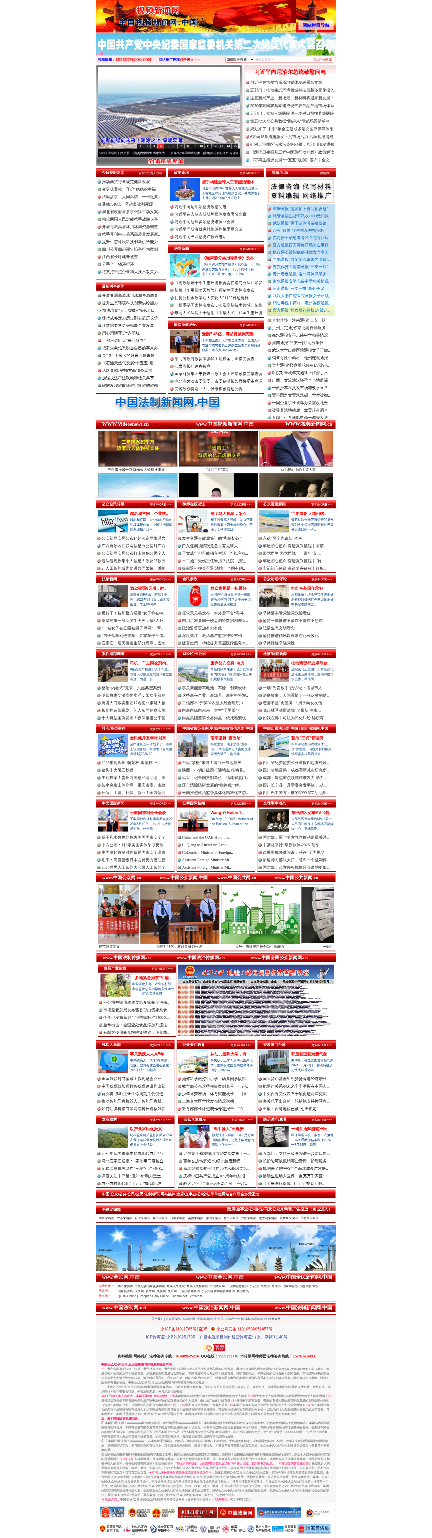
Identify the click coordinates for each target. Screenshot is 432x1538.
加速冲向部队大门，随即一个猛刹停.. (296, 860)
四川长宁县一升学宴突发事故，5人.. (295, 785)
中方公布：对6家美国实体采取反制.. (134, 845)
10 (201, 146)
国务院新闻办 (309, 1286)
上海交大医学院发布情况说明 (208, 1101)
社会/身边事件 (114, 728)
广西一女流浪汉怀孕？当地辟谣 (300, 335)
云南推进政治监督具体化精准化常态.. (215, 793)
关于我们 (158, 1319)
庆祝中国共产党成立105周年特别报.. (215, 1176)
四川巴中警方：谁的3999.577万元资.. (295, 793)
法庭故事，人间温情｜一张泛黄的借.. (296, 695)
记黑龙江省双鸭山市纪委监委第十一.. (216, 1153)
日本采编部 (177, 1218)
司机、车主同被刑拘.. (149, 663)
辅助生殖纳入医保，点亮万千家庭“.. (294, 1176)
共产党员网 (125, 1286)
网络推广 (326, 173)
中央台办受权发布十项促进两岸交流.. (296, 1094)
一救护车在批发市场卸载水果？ (300, 343)
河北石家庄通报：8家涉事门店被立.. (134, 1161)
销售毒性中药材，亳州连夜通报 (301, 303)
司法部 (276, 1286)
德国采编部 (213, 1218)
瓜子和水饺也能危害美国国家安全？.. (135, 837)
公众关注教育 (193, 1044)
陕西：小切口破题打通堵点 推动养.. (213, 770)
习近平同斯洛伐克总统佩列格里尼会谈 (208, 229)
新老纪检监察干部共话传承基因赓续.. (216, 1168)
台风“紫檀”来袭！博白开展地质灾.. (213, 762)
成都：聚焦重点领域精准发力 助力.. (294, 778)
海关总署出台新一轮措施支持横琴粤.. (296, 1101)
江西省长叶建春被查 (120, 257)
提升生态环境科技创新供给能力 (130, 242)
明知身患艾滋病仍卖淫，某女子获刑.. (135, 695)
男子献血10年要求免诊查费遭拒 (300, 418)
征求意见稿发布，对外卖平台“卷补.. (214, 613)
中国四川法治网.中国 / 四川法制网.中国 (295, 728)
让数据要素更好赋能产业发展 (128, 325)
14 (228, 146)
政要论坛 (181, 172)
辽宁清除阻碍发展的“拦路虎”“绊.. (211, 785)
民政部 (265, 1286)
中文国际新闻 (113, 803)
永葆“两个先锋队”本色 (282, 538)
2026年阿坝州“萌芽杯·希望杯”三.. (131, 762)
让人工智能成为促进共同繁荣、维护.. (135, 568)
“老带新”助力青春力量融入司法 (331, 947)
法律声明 (189, 1319)
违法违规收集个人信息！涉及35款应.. (135, 561)
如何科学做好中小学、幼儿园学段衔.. (215, 1079)
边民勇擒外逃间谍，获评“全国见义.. (294, 852)
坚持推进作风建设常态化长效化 (291, 635)
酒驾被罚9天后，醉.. (148, 588)
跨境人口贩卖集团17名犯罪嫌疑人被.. (135, 703)
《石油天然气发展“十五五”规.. (129, 363)
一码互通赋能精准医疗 (250, 947)
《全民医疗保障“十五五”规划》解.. (293, 1183)
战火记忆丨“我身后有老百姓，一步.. (215, 1183)
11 (208, 146)
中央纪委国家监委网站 (150, 1286)
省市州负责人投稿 (150, 173)
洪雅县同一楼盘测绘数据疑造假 (300, 388)
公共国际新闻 (193, 803)
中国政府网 (217, 1286)
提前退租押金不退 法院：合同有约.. (213, 568)
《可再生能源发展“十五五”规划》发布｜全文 (290, 160)
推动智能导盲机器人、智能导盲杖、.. (135, 1101)
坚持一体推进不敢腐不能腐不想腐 (293, 620)
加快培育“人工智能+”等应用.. (127, 310)
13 (221, 146)
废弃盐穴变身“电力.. (228, 663)
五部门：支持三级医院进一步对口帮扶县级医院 (292, 113)
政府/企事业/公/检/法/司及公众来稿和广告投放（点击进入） (279, 1209)
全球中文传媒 (137, 14)
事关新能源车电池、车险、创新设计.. (215, 688)
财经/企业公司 (194, 653)
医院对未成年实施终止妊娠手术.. (301, 328)
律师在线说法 (193, 504)
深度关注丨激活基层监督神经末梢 (212, 635)
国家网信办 (290, 1286)
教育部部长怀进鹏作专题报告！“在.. (214, 1109)
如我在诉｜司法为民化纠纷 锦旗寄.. (294, 718)
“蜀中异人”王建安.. (229, 1129)
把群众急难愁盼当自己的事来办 (130, 348)
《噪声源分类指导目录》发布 (228, 258)
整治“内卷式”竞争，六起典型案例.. (132, 688)
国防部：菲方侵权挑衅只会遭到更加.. (296, 867)
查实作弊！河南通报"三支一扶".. (301, 267)
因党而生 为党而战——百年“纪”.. (292, 553)
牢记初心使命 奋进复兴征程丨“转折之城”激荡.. (171, 153)
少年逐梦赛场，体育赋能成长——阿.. (215, 1094)
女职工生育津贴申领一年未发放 (300, 373)
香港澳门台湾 (274, 1044)
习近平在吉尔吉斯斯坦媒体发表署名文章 (286, 82)
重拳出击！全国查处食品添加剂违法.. (136, 1025)
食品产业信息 (115, 968)
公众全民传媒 (113, 504)
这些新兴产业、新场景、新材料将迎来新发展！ (292, 98)
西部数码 (243, 1291)
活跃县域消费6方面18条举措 (127, 370)
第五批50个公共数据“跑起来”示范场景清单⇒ (290, 121)
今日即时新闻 (113, 172)
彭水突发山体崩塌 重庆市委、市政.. (135, 785)
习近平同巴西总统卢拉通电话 (200, 237)
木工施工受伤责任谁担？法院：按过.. (215, 561)
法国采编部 (248, 1218)
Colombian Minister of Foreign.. (207, 852)
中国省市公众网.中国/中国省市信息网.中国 (217, 728)
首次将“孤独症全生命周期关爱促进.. (133, 1094)
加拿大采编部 (309, 1218)
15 (235, 146)
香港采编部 (124, 1218)
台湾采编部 (142, 1218)
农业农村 (109, 1119)
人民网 (139, 1291)
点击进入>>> (190, 60)
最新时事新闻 (113, 286)
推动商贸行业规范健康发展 (126, 182)
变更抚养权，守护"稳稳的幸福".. (131, 189)
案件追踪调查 (113, 653)
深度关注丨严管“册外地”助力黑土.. (132, 1176)
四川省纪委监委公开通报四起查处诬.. (296, 762)
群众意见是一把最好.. (229, 588)
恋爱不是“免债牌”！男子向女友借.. (293, 703)
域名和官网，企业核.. (149, 513)
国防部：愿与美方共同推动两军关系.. (296, 837)
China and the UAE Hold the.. (206, 837)
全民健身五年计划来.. (149, 738)
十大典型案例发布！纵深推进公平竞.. (135, 718)
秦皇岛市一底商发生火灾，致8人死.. (134, 620)
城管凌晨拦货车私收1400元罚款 (301, 216)
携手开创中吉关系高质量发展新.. (131, 234)
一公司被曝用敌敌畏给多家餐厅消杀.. (136, 1002)
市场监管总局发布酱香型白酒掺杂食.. (136, 1010)
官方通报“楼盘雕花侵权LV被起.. (301, 310)
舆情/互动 (280, 172)
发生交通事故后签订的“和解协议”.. (213, 538)
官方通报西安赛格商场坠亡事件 (301, 245)
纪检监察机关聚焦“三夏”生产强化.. (132, 1168)
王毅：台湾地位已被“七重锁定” (290, 1109)
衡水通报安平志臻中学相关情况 (301, 281)
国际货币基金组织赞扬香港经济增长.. (296, 1079)
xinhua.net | (180, 1296)
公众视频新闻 (274, 504)
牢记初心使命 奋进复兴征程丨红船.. (294, 568)
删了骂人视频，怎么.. (229, 513)
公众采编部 (173, 1319)
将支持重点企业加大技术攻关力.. (131, 272)
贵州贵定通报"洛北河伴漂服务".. (301, 274)
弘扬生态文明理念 (279, 628)
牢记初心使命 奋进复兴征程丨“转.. (293, 561)
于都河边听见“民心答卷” (124, 340)
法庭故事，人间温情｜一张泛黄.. (131, 197)
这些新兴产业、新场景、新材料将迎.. (215, 695)
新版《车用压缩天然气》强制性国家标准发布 (214, 290)
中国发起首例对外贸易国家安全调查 (134, 852)
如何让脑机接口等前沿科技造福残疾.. (135, 1109)
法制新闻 (181, 248)
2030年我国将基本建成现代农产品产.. (135, 1153)
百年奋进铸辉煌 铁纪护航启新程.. (212, 1161)
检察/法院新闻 (275, 653)
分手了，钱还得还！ (120, 264)
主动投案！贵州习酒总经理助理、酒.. (135, 778)
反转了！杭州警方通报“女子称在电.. (133, 613)
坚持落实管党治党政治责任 (287, 613)
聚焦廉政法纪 (185, 324)
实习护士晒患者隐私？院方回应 (301, 238)
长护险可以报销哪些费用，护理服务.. (296, 1161)
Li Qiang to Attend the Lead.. (205, 845)
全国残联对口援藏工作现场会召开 (132, 1079)
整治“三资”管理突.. (308, 738)
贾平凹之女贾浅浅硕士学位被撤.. (301, 350)
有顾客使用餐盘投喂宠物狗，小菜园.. (136, 1032)
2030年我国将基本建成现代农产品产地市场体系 (292, 106)
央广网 (172, 1291)
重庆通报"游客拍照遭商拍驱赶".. (301, 209)
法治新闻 (109, 579)
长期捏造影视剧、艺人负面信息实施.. (135, 710)
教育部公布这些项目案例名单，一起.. (215, 1086)
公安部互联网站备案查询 (218, 1291)
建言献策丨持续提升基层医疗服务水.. (215, 643)
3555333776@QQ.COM (133, 60)
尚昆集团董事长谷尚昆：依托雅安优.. (215, 718)
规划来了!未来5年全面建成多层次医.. (295, 1168)
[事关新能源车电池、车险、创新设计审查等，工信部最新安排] (211, 50)
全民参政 (190, 579)
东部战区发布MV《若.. (311, 813)
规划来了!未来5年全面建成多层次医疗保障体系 (292, 129)
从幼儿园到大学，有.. (229, 1054)
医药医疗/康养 (275, 1119)
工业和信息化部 (237, 1286)
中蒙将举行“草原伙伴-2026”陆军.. (292, 845)
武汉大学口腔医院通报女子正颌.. (302, 296)
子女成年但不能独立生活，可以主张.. (215, 553)
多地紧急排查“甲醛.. (153, 978)
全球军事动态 (274, 803)
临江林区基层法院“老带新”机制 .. (292, 710)
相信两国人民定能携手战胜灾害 (130, 219)
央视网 (161, 1291)
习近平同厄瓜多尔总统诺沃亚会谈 (204, 222)
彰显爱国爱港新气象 (309, 1054)
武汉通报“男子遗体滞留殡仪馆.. (300, 223)
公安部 (254, 1286)
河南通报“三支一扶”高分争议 (298, 288)
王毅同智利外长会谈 (148, 813)
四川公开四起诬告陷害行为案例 (130, 249)
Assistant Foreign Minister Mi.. (206, 860)
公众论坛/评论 (275, 579)
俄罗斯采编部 (289, 1218)
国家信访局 (125, 1291)
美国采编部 (160, 1218)
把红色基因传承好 (307, 588)
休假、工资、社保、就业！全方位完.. (135, 793)
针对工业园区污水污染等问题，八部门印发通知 (292, 144)
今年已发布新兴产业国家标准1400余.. (136, 1017)
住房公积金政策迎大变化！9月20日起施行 (211, 298)
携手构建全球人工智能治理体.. (229, 182)
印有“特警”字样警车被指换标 (298, 230)
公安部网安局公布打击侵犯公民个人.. (135, 553)
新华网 (150, 1291)
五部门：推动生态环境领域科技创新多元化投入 (292, 90)
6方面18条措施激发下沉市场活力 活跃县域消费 (291, 137)
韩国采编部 (231, 1218)
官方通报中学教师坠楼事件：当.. (301, 403)
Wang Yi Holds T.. (226, 813)
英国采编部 (195, 1218)
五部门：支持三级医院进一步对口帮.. (296, 1153)
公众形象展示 (195, 1119)
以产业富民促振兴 (146, 1129)
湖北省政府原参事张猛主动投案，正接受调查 (214, 359)
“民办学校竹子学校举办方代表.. (300, 395)
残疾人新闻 (111, 1044)
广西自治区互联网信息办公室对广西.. (135, 546)
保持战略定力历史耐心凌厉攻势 (130, 318)
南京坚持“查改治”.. (227, 738)
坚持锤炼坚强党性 (279, 643)
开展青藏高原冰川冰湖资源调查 (130, 227)
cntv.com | (197, 1296)
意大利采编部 (268, 1218)
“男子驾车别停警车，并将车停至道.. (133, 635)
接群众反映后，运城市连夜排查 (300, 380)
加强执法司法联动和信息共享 (128, 378)
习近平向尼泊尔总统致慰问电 (290, 72)
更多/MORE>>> (250, 173)
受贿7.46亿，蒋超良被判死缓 (127, 204)
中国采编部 (106, 1218)
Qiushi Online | (128, 1296)
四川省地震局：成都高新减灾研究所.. (296, 770)
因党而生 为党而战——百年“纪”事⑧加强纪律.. (101, 153)
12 (214, 146)
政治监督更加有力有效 (202, 628)
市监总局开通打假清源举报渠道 (300, 410)
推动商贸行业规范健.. (310, 663)
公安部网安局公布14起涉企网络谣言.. (135, 538)
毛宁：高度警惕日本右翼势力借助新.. (135, 860)
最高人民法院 (176, 1286)
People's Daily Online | (155, 1296)
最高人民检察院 (197, 1286)
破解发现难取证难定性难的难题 (130, 385)
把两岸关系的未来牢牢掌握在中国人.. (296, 1086)
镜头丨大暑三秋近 (118, 770)
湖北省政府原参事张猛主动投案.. (131, 212)
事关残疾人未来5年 (147, 1054)
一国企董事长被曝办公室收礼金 (300, 358)
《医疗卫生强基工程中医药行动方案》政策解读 (292, 152)
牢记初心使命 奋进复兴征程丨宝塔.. (294, 546)
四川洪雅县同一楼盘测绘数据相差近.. (215, 620)
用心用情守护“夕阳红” (122, 333)
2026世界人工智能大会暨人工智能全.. (135, 867)
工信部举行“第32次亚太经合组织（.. (214, 703)
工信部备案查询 (189, 1291)
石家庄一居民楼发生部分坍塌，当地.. (135, 643)
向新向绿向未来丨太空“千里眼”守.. (213, 710)
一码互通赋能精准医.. (310, 1129)
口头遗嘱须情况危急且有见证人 (210, 546)
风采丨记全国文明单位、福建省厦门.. (215, 778)
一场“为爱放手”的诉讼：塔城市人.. (293, 688)
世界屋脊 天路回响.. (308, 513)
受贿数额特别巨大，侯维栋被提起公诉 (208, 389)
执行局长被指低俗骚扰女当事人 (301, 252)
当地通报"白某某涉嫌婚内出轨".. (301, 259)
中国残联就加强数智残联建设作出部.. (135, 1086)
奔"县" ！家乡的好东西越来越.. (129, 355)
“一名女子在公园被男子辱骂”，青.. (132, 628)
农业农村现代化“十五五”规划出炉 (131, 1183)
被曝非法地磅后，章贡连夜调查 (300, 365)
